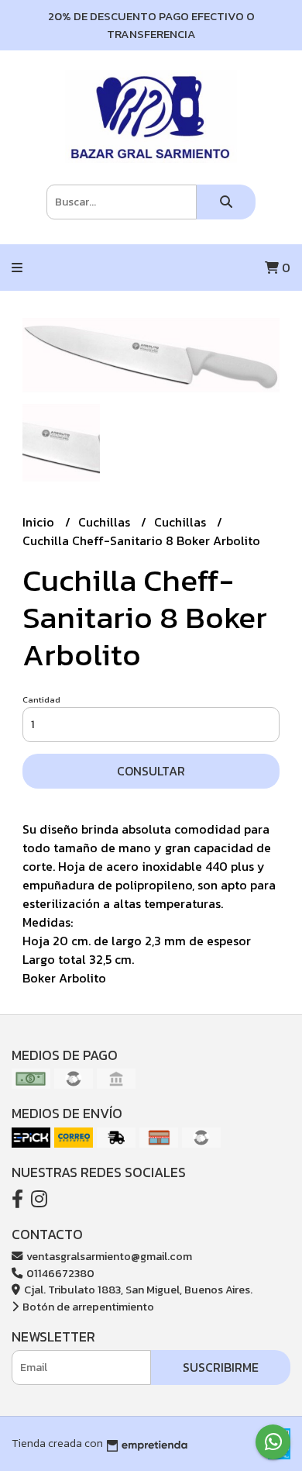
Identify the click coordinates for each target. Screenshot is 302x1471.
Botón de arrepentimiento (87, 1306)
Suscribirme (221, 1367)
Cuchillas (105, 522)
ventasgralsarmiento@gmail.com (108, 1256)
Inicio (39, 522)
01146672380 (59, 1273)
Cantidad (41, 699)
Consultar (151, 770)
